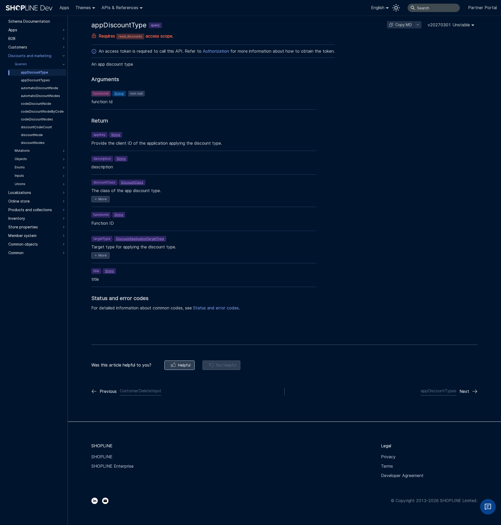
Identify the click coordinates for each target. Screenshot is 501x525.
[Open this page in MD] (417, 24)
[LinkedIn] (96, 500)
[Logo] (30, 8)
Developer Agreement (402, 475)
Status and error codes (216, 308)
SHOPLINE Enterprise (112, 466)
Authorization (216, 51)
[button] (451, 24)
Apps (64, 7)
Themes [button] (83, 7)
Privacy (388, 456)
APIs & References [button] (120, 7)
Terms (387, 466)
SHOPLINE (101, 456)
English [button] (377, 7)
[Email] (107, 500)
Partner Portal (482, 7)
